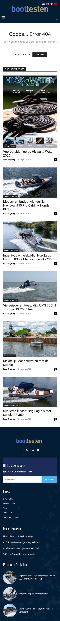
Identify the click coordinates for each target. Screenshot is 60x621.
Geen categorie (9, 146)
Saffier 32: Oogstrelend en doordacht (19, 554)
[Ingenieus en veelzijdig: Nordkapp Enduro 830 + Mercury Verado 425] (30, 236)
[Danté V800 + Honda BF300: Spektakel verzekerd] (10, 610)
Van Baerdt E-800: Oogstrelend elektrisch (21, 548)
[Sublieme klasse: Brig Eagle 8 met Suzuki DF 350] (30, 392)
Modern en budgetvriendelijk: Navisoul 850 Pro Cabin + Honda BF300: (26, 205)
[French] (52, 4)
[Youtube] (38, 450)
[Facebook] (22, 450)
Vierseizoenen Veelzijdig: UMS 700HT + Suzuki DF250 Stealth (30, 307)
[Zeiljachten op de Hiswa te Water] (10, 594)
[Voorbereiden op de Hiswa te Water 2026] (30, 112)
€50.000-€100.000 (10, 196)
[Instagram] (27, 450)
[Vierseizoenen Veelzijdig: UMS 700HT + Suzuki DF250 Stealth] (30, 286)
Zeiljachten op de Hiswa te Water (33, 594)
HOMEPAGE (39, 55)
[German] (56, 4)
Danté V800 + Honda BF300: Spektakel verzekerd (36, 610)
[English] (48, 4)
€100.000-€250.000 (11, 250)
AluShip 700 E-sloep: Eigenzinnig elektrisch (21, 542)
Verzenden (49, 479)
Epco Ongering (9, 159)
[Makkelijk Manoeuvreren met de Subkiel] (30, 339)
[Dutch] (44, 4)
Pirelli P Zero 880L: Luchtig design (18, 536)
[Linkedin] (33, 450)
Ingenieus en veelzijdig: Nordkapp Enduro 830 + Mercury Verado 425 (27, 257)
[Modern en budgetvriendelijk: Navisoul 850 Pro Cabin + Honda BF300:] (30, 182)
